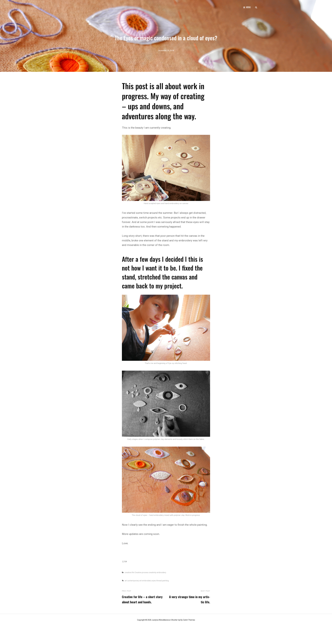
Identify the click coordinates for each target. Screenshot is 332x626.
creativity (152, 572)
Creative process (141, 572)
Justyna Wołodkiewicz (161, 620)
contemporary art (134, 581)
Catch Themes (189, 620)
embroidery (161, 572)
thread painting (162, 581)
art (126, 581)
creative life (129, 572)
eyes (154, 581)
